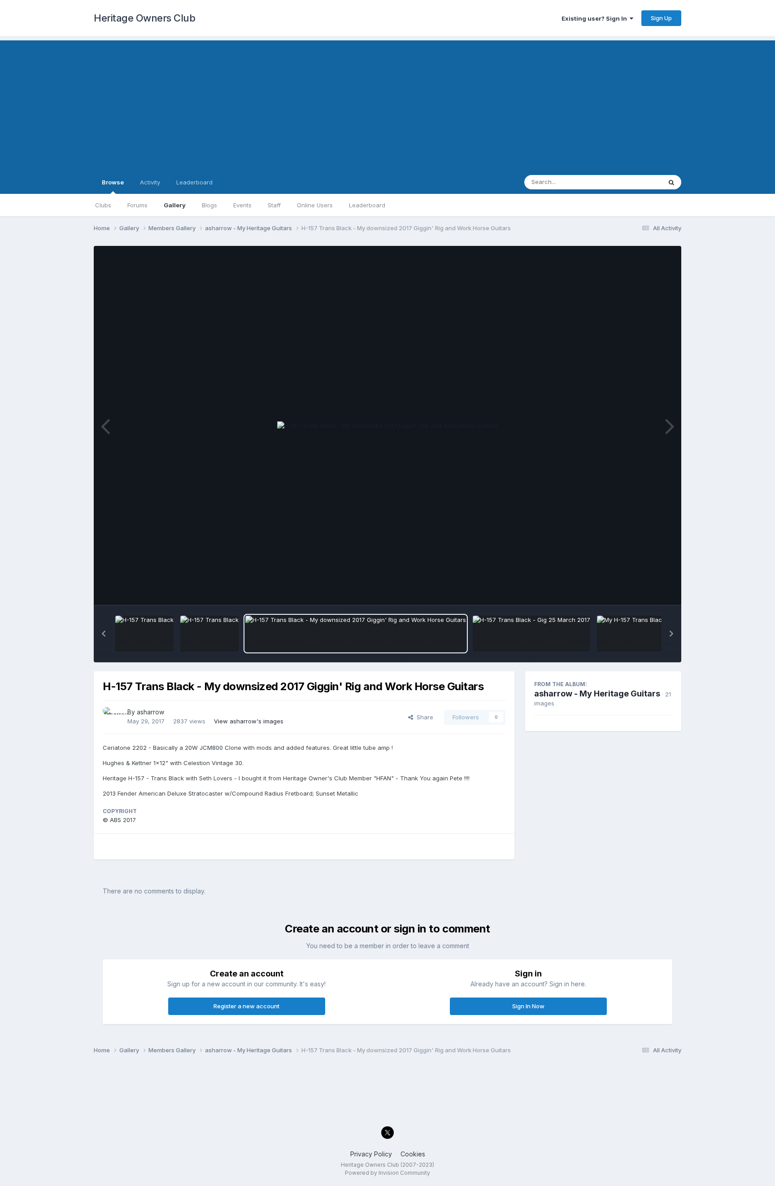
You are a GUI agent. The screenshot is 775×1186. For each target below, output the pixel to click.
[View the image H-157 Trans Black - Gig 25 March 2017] (531, 634)
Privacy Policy (371, 1154)
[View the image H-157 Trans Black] (144, 634)
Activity (150, 182)
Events (242, 205)
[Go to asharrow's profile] (112, 717)
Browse (113, 182)
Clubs (103, 205)
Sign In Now (528, 1006)
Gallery (175, 205)
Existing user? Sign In (596, 18)
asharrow (150, 712)
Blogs (209, 205)
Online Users (315, 205)
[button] (103, 633)
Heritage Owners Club (144, 18)
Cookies (413, 1154)
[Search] (671, 182)
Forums (137, 205)
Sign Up (661, 18)
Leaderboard (367, 205)
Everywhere (633, 182)
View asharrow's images (248, 721)
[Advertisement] (387, 103)
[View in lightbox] (387, 425)
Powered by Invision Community (387, 1172)
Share (423, 717)
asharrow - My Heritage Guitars (597, 693)
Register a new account (246, 1006)
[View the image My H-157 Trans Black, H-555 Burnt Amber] (660, 634)
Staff (274, 205)
